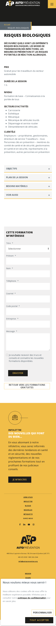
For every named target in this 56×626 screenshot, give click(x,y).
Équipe (28, 578)
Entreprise (12, 318)
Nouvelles (28, 510)
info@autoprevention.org (28, 561)
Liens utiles (28, 497)
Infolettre (28, 501)
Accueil (7, 24)
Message (11, 331)
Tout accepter (39, 620)
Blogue (28, 506)
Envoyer (18, 373)
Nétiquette (28, 514)
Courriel (11, 293)
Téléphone (12, 280)
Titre (9, 243)
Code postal (13, 306)
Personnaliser (42, 612)
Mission (28, 574)
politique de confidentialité (32, 597)
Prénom (11, 255)
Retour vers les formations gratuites (27, 386)
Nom (9, 268)
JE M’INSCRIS (20, 479)
